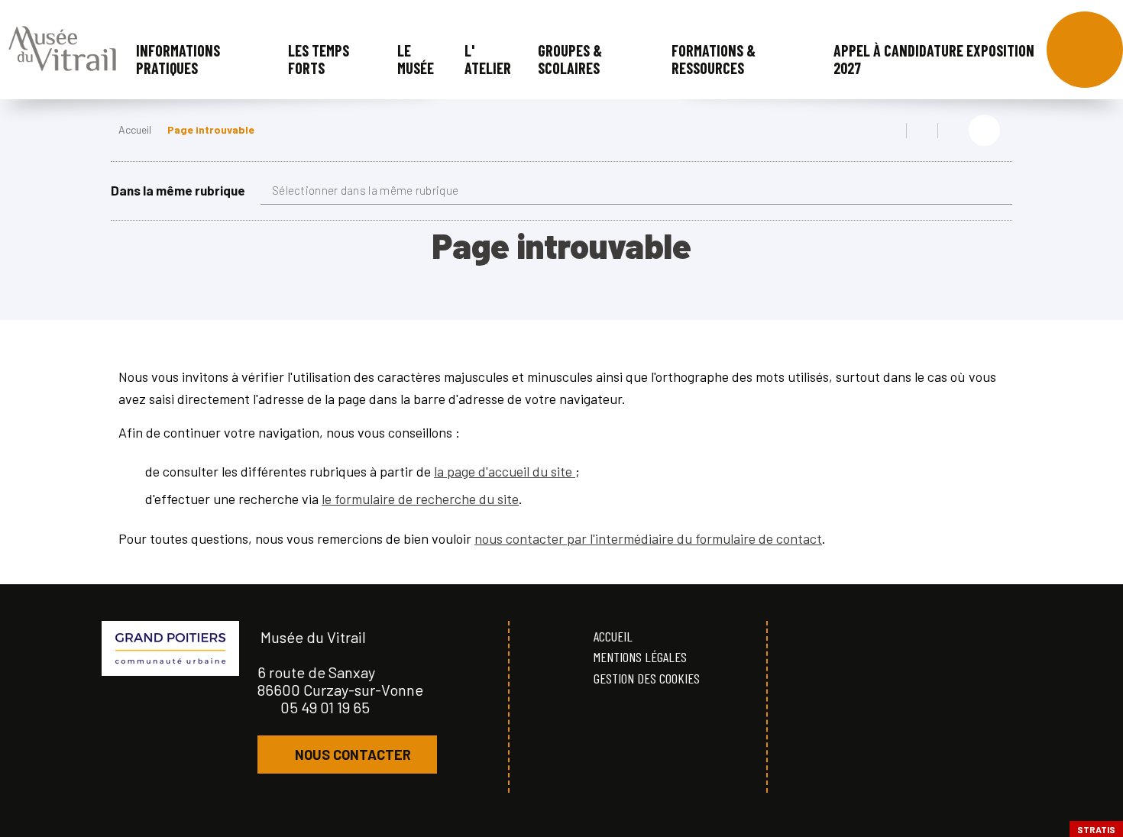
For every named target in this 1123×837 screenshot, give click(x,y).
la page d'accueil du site (504, 471)
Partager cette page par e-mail (953, 130)
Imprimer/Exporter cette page (890, 130)
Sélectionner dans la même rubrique (365, 190)
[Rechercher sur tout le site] (1085, 49)
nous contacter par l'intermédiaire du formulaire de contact (648, 538)
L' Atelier (487, 59)
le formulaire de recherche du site (420, 498)
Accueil (134, 129)
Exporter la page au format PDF (922, 130)
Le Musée (415, 59)
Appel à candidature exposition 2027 (933, 59)
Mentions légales (640, 656)
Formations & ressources (714, 59)
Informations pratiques (178, 59)
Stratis (1096, 829)
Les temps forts (318, 59)
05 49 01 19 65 (325, 707)
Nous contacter (353, 754)
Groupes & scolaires (570, 59)
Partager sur (984, 130)
